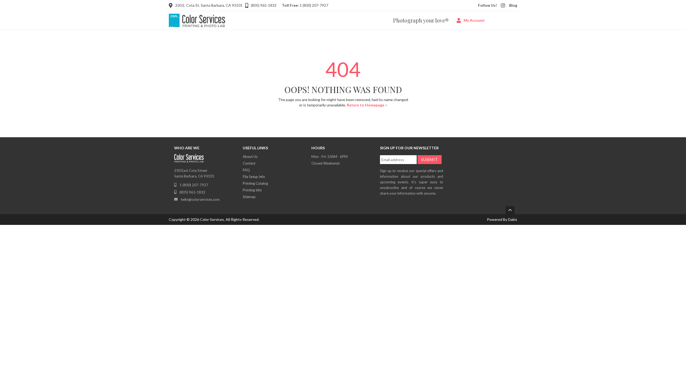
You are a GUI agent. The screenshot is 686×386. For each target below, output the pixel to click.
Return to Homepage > (367, 105)
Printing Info (252, 190)
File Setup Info (254, 177)
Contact (249, 163)
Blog (513, 5)
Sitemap (249, 197)
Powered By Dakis (502, 219)
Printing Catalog (255, 183)
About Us (250, 156)
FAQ (246, 170)
